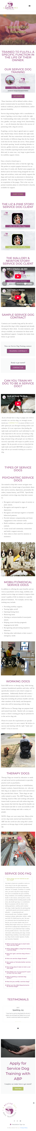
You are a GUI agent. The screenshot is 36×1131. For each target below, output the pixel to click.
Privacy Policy (24, 1127)
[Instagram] (17, 1121)
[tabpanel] (18, 1014)
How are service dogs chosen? (17, 958)
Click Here (18, 1088)
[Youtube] (20, 1121)
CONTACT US (13, 423)
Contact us (18, 367)
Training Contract (18, 351)
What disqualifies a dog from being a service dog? (19, 949)
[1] (18, 1028)
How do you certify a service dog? (18, 981)
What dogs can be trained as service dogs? (18, 879)
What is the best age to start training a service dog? (18, 944)
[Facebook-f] (14, 1121)
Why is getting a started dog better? (16, 977)
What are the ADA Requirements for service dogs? (18, 985)
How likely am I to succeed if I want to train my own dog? (19, 972)
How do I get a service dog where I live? (18, 954)
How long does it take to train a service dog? (19, 967)
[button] (29, 5)
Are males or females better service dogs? (19, 962)
